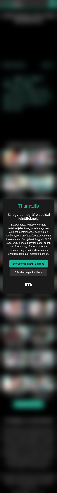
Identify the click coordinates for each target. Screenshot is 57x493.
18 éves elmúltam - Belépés (28, 263)
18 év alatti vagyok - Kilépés (28, 272)
